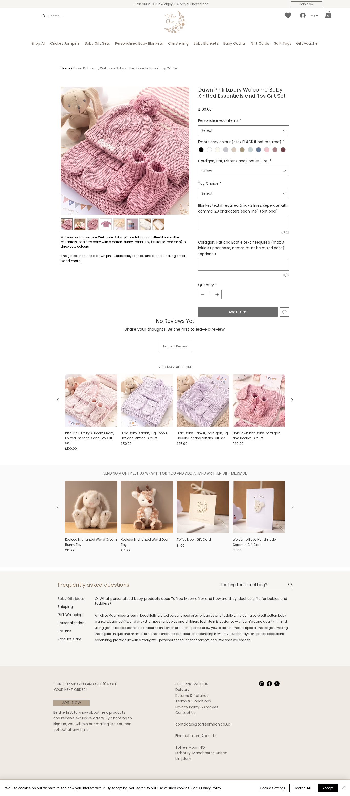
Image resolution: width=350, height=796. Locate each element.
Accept (327, 787)
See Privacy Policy (206, 787)
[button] (328, 14)
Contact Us (185, 712)
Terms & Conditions (193, 701)
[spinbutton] (209, 294)
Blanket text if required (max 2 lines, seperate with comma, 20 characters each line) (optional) (243, 208)
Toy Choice (209, 183)
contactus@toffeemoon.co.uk (202, 724)
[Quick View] (91, 400)
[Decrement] (202, 294)
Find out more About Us (196, 735)
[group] (175, 412)
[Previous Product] (58, 400)
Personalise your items (219, 120)
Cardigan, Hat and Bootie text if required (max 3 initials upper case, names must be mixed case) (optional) (241, 248)
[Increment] (217, 294)
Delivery (182, 689)
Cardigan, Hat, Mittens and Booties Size (234, 161)
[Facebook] (269, 683)
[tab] (71, 598)
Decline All (302, 787)
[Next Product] (292, 400)
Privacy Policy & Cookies (196, 707)
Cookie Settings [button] (272, 787)
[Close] (344, 788)
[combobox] (243, 130)
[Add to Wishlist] (284, 312)
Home (65, 68)
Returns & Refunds (191, 695)
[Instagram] (261, 683)
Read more (71, 261)
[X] (277, 683)
